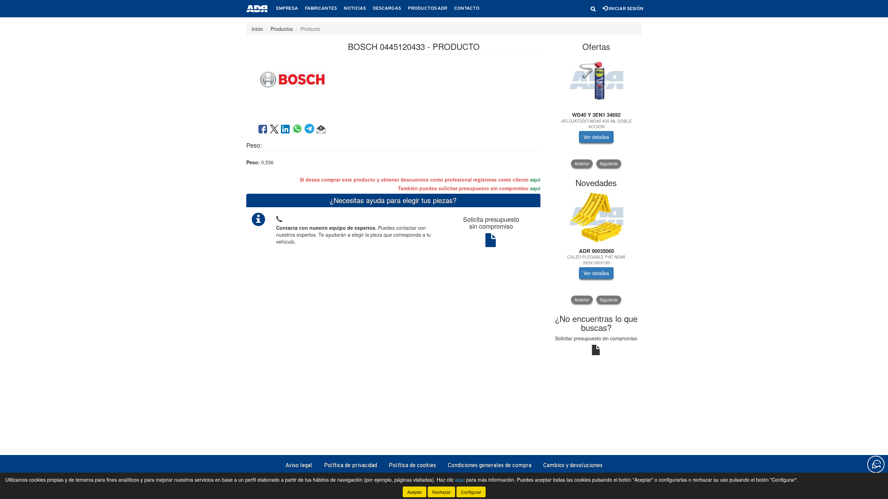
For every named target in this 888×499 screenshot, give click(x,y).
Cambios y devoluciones (573, 465)
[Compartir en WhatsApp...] (298, 129)
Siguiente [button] (609, 163)
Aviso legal (298, 465)
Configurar (471, 492)
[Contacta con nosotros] (876, 464)
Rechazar (441, 492)
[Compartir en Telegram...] (311, 129)
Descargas (387, 8)
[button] (593, 9)
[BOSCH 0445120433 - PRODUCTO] (291, 78)
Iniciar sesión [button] (625, 9)
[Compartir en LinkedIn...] (285, 129)
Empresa (287, 8)
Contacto (466, 8)
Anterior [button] (581, 163)
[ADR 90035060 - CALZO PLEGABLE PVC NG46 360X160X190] (596, 218)
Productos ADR (427, 8)
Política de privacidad (350, 465)
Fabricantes (321, 8)
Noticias (355, 8)
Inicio (257, 28)
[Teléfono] (279, 218)
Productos (282, 28)
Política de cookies (412, 465)
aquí (535, 179)
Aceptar (414, 492)
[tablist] (596, 111)
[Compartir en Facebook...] (262, 129)
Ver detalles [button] (596, 136)
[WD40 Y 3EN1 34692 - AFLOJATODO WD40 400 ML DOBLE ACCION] (596, 82)
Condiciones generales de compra (489, 465)
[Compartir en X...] (274, 129)
